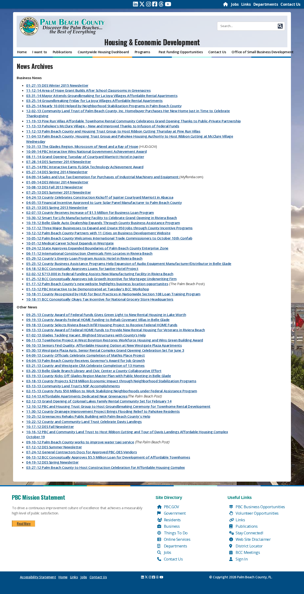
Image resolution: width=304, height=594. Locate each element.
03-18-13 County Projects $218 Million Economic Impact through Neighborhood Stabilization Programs (111, 380)
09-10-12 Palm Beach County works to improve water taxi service (80, 442)
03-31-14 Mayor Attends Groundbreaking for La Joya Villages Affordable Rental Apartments (101, 95)
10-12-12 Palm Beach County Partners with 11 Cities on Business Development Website (98, 232)
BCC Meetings (247, 552)
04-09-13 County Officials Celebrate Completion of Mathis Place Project (85, 355)
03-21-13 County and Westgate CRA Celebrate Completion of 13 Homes (85, 365)
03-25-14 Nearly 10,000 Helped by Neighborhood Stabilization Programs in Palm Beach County (103, 105)
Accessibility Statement (38, 577)
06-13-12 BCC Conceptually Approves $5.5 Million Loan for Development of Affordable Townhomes (108, 457)
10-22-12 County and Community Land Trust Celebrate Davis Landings (84, 421)
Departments (265, 4)
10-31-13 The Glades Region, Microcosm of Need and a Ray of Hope (82, 146)
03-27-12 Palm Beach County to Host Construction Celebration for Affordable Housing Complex (105, 467)
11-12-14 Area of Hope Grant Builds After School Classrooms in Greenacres (88, 90)
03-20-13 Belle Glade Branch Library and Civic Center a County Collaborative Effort (93, 370)
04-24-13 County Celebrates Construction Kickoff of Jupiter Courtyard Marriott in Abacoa (99, 197)
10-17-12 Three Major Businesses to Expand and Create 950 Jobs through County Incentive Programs (109, 227)
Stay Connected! (249, 533)
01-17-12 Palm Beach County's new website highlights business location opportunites (97, 283)
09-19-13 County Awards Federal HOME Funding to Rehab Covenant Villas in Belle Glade (98, 319)
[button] (280, 26)
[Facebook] (154, 4)
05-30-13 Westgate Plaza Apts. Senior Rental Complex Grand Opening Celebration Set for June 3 (105, 350)
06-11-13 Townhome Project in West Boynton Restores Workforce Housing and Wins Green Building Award (114, 340)
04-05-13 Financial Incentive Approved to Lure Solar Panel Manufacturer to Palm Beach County (104, 202)
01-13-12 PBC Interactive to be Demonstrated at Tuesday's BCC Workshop (87, 289)
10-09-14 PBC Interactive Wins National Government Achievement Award (86, 151)
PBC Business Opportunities (260, 506)
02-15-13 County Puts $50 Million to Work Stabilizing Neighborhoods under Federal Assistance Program (111, 390)
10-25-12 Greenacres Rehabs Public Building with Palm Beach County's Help (88, 416)
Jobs (234, 4)
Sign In (241, 559)
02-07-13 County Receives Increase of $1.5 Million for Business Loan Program (90, 212)
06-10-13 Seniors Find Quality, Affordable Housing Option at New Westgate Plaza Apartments (104, 345)
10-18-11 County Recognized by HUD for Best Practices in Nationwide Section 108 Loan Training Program (113, 294)
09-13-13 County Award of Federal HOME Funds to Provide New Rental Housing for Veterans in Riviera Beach (115, 329)
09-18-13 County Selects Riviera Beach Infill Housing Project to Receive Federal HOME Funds (101, 324)
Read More (23, 523)
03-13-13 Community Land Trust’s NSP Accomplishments (73, 385)
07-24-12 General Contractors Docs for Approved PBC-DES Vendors (81, 452)
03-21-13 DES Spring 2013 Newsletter (57, 207)
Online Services (176, 539)
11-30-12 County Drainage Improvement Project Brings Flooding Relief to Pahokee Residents (103, 411)
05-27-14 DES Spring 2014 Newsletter (57, 171)
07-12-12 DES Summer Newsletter (54, 447)
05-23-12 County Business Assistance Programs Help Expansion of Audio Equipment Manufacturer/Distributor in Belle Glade (128, 263)
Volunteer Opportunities (257, 513)
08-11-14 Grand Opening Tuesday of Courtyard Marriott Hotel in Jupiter (85, 156)
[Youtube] (168, 4)
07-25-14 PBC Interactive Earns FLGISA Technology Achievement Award (84, 166)
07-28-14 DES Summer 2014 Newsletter (58, 161)
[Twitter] (142, 4)
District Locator (249, 546)
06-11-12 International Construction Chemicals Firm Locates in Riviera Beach (89, 253)
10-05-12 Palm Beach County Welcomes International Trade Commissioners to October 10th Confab (109, 238)
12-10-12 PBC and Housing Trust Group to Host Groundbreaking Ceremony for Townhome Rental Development (118, 406)
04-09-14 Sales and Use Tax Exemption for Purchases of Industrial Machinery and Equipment (102, 176)
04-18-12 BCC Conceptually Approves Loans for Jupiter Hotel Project (82, 268)
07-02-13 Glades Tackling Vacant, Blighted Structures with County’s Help (86, 335)
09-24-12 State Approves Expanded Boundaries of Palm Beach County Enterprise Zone (97, 248)
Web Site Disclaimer (253, 539)
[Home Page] (225, 4)
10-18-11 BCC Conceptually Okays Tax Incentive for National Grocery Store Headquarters (99, 299)
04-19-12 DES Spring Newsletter (52, 462)
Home (62, 577)
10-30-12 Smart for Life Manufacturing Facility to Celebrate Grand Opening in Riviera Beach (101, 217)
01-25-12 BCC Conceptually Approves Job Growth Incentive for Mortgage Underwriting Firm (101, 278)
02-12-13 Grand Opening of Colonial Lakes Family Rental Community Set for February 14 (98, 401)
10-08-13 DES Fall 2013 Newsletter (54, 187)
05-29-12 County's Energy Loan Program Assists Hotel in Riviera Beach (84, 258)
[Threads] (161, 4)
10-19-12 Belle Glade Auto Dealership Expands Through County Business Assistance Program (103, 222)
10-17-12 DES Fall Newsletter (50, 426)
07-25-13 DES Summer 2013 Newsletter (58, 192)
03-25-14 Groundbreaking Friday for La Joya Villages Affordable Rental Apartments (94, 100)
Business (171, 526)
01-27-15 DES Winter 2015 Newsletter (57, 85)
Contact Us (290, 4)
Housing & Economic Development (152, 42)
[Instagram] (148, 4)
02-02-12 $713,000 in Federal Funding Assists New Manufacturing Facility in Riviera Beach (99, 273)
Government (174, 513)
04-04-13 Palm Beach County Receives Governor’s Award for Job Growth (85, 360)
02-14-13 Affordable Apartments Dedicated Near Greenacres (76, 396)
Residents (172, 519)
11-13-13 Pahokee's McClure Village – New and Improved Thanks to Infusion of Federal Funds (102, 126)
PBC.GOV (171, 506)
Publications (246, 526)
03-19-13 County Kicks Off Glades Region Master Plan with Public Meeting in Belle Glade (98, 375)
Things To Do (175, 533)
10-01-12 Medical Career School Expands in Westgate (70, 243)
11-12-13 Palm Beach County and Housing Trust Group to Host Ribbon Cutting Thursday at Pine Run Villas (113, 131)
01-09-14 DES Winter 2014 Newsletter (57, 182)
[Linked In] (135, 4)
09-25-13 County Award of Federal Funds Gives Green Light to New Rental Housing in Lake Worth (106, 314)
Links (246, 4)
